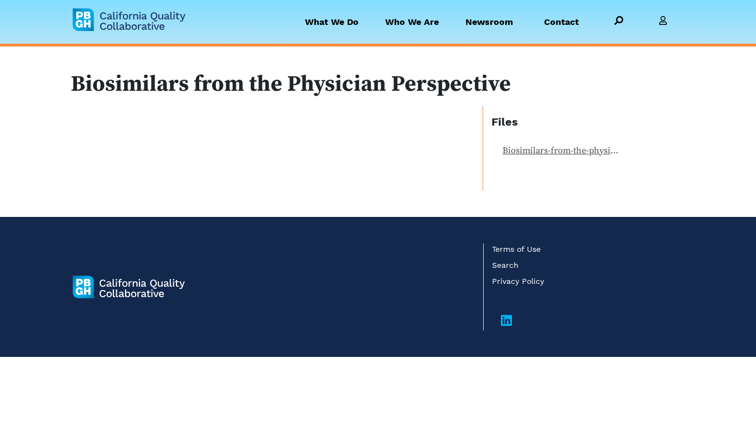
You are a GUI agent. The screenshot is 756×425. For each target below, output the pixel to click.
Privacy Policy (518, 281)
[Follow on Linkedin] (506, 322)
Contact (561, 22)
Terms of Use (516, 249)
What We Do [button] (332, 22)
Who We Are (412, 22)
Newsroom (489, 22)
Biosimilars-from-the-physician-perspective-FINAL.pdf (566, 150)
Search (505, 265)
